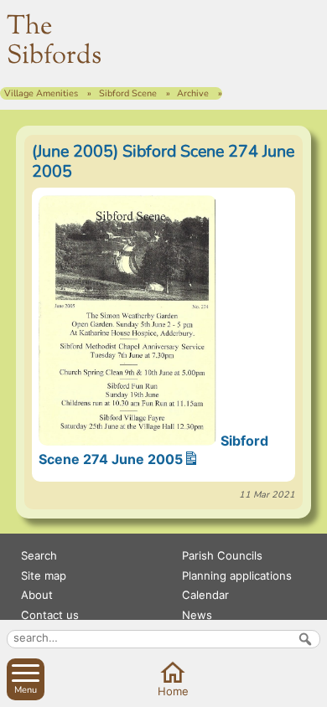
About (37, 594)
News (197, 615)
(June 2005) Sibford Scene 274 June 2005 (163, 161)
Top (310, 690)
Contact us (50, 615)
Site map (43, 575)
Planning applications (237, 575)
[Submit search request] (305, 639)
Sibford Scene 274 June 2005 (153, 449)
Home (173, 691)
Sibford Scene (128, 93)
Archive (193, 93)
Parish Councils (222, 555)
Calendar (205, 594)
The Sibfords (54, 41)
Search (39, 555)
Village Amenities (41, 93)
